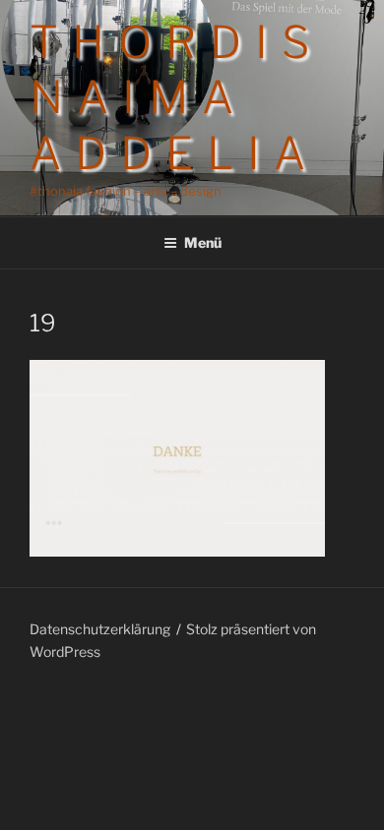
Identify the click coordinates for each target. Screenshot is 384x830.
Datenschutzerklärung (100, 629)
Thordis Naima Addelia (176, 98)
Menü (203, 242)
